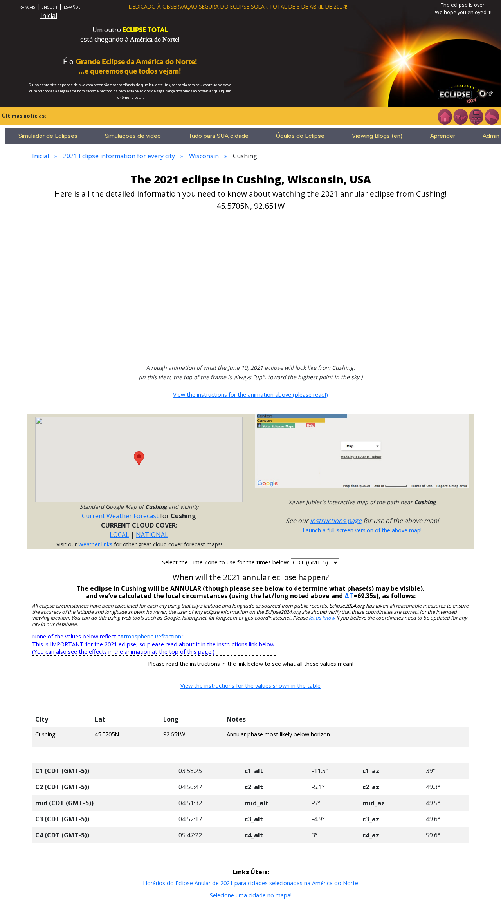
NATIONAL (152, 534)
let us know (322, 618)
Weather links (95, 544)
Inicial (48, 15)
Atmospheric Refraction (150, 636)
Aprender (442, 135)
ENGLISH (49, 7)
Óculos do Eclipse (300, 135)
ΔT (348, 595)
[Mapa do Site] (476, 115)
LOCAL (119, 534)
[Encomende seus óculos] (460, 115)
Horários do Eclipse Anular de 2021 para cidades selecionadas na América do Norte (250, 883)
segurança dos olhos (174, 91)
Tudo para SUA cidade (218, 135)
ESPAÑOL (72, 7)
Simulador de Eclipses (47, 135)
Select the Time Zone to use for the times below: (226, 562)
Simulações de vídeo (133, 135)
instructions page (336, 520)
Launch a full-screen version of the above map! (362, 530)
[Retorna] (491, 115)
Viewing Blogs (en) (377, 135)
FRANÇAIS (26, 7)
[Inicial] (444, 115)
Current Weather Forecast (120, 516)
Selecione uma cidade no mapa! (251, 895)
